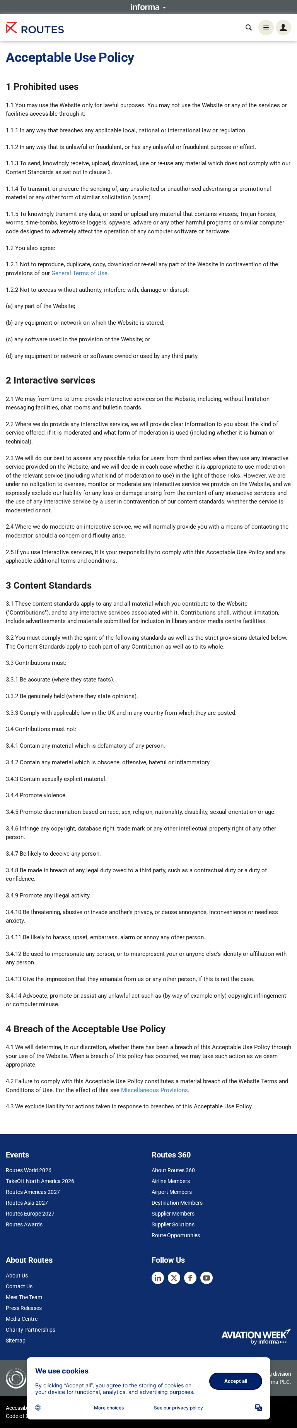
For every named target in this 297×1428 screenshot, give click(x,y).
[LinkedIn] (158, 1278)
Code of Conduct (26, 1416)
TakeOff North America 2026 (40, 1181)
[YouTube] (206, 1278)
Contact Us (19, 1286)
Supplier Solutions (173, 1224)
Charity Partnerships (30, 1330)
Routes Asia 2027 (27, 1203)
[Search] (248, 27)
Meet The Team (24, 1297)
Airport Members (172, 1192)
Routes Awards (24, 1224)
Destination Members (177, 1203)
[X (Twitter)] (174, 1278)
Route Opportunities (176, 1235)
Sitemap (16, 1340)
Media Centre (22, 1319)
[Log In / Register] (283, 27)
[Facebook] (190, 1278)
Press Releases (24, 1308)
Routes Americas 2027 (33, 1192)
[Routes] (35, 28)
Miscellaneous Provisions (154, 1090)
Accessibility (20, 1408)
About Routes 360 (173, 1170)
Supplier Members (173, 1214)
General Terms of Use (79, 273)
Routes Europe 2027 (30, 1214)
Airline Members (171, 1181)
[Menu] (266, 27)
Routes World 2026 (28, 1170)
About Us (17, 1275)
